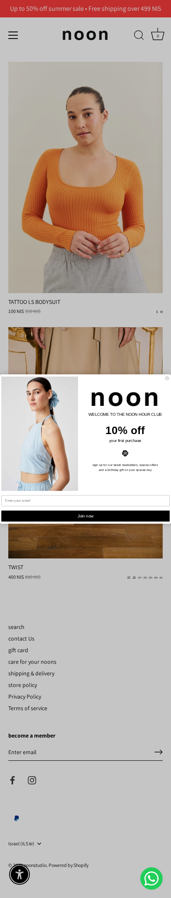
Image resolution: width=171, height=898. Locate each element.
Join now (85, 516)
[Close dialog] (167, 378)
